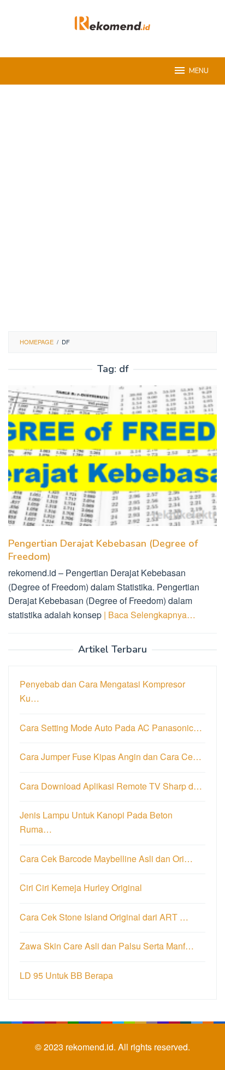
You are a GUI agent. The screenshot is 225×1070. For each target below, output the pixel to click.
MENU (199, 71)
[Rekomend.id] (112, 22)
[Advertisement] (112, 207)
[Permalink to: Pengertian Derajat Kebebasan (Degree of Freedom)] (112, 460)
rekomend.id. (92, 1047)
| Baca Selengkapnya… (150, 614)
